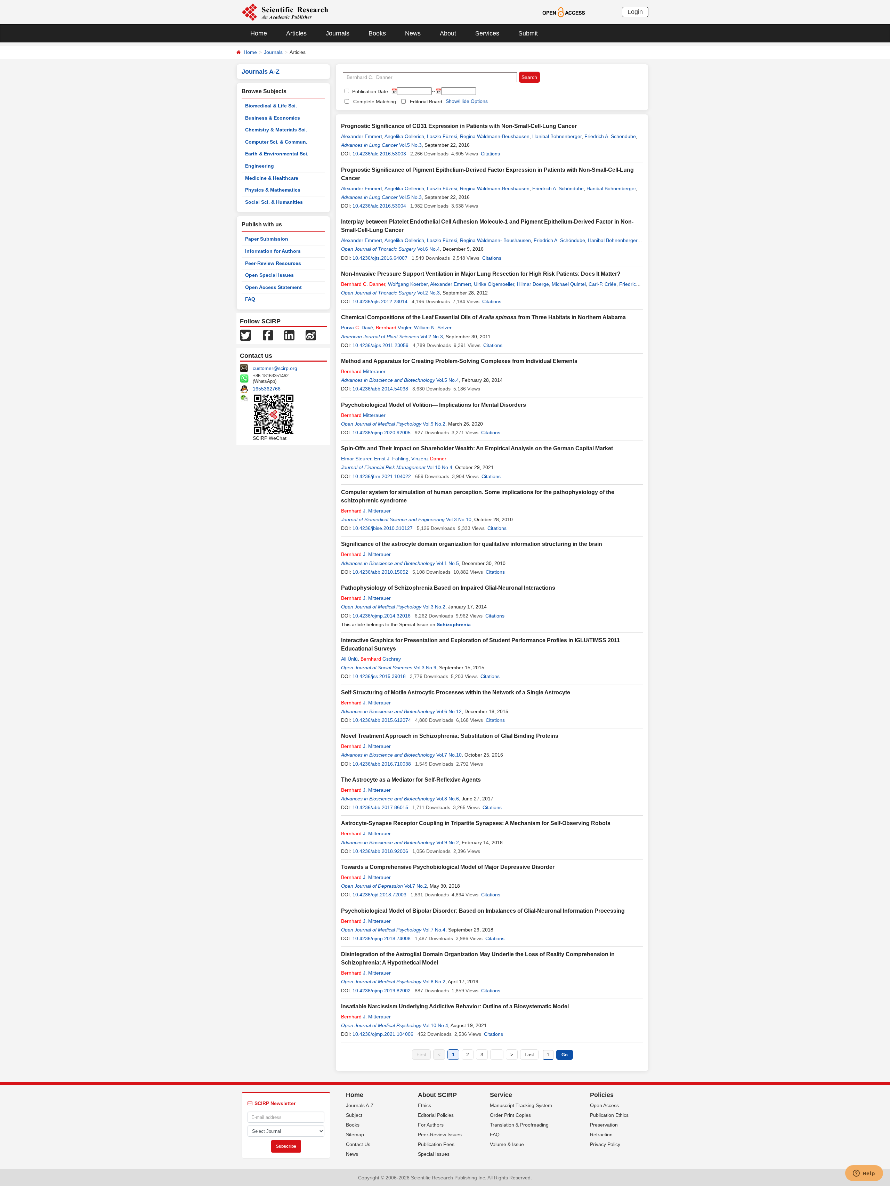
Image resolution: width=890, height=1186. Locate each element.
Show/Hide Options (467, 101)
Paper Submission (266, 239)
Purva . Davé (357, 327)
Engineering (259, 166)
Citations (490, 153)
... (497, 1054)
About (448, 33)
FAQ (250, 299)
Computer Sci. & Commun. (276, 142)
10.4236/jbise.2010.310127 (383, 528)
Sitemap (355, 1134)
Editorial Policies (436, 1115)
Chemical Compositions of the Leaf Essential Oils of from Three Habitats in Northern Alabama (483, 317)
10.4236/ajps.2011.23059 (380, 345)
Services (487, 33)
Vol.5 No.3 (410, 145)
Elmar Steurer (356, 458)
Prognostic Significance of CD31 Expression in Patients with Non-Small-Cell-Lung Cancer (459, 126)
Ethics (424, 1105)
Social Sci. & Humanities (274, 202)
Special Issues (434, 1154)
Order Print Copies (510, 1115)
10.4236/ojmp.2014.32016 (382, 616)
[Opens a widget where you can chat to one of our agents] (864, 1174)
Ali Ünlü (349, 659)
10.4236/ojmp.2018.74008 (382, 938)
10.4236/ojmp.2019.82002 (382, 990)
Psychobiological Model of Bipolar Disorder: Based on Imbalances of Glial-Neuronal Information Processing (483, 911)
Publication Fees (436, 1144)
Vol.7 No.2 (415, 886)
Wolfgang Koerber (408, 284)
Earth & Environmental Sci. (276, 153)
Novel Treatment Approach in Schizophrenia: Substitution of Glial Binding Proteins (449, 736)
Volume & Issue (507, 1144)
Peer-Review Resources (273, 263)
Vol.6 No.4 (428, 249)
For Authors (431, 1125)
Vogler (393, 327)
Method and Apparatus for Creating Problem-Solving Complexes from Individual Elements (459, 361)
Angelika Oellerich (404, 136)
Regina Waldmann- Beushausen (495, 240)
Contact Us (358, 1144)
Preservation (604, 1125)
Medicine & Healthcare (271, 178)
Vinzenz (428, 458)
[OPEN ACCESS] (563, 12)
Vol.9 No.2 (434, 424)
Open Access (604, 1105)
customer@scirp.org (275, 368)
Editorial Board (426, 101)
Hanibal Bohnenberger (557, 136)
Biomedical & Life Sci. (271, 105)
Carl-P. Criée (602, 284)
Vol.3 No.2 (434, 607)
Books (377, 33)
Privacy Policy (605, 1144)
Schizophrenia (454, 624)
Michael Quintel (569, 284)
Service (501, 1094)
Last (529, 1054)
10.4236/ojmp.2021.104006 (383, 1034)
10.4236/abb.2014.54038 (380, 389)
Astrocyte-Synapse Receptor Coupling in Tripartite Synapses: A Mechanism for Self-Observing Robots (475, 823)
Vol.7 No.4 (434, 930)
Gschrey (381, 659)
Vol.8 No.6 (447, 798)
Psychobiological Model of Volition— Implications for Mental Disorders (433, 405)
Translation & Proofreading (519, 1125)
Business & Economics (272, 118)
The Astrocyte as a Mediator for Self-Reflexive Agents (411, 780)
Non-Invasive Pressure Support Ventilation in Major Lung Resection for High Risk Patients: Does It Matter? (481, 274)
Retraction (601, 1134)
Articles (296, 33)
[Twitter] (245, 335)
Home (258, 33)
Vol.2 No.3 (428, 293)
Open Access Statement (273, 287)
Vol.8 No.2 (434, 981)
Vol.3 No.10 (458, 519)
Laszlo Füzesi (442, 136)
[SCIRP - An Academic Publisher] (285, 12)
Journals (337, 33)
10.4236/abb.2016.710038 (382, 764)
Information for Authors (273, 251)
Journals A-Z (360, 1105)
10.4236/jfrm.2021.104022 (382, 476)
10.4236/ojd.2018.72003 (379, 894)
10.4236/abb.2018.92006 (380, 851)
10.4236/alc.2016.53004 (379, 206)
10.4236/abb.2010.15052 (380, 572)
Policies (602, 1094)
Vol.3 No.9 (425, 667)
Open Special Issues (269, 275)
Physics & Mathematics (272, 190)
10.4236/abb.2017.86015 (380, 807)
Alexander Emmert (361, 136)
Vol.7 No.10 (449, 755)
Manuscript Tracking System (521, 1105)
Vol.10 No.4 (439, 467)
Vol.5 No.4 (447, 380)
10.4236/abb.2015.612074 (382, 720)
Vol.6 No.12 (449, 711)
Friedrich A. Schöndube (610, 136)
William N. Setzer (433, 327)
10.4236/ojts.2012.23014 (380, 301)
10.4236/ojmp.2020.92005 (382, 432)
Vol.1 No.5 (447, 563)
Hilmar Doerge (533, 284)
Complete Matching (374, 101)
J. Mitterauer (366, 511)
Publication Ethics (609, 1115)
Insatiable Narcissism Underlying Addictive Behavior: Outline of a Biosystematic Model (455, 1006)
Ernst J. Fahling (391, 458)
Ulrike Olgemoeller (494, 284)
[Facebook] (268, 335)
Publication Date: (370, 91)
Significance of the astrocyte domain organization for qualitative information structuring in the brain (471, 544)
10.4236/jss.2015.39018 (379, 676)
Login (635, 11)
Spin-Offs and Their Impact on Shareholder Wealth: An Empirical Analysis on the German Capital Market (477, 448)
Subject (354, 1115)
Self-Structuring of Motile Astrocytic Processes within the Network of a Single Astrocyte (455, 692)
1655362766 (267, 389)
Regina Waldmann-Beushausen (494, 136)
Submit (528, 33)
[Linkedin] (289, 335)
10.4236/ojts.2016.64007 (380, 258)
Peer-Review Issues (440, 1134)
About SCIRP (437, 1094)
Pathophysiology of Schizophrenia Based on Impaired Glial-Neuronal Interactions (448, 588)
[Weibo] (311, 335)
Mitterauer (363, 371)
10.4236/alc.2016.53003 (379, 153)
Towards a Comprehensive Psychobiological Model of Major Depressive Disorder (448, 867)
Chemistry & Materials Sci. (276, 129)
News (413, 33)
